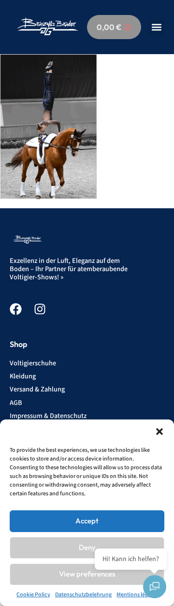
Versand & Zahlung (37, 389)
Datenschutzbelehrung (83, 594)
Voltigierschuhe (33, 363)
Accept (87, 520)
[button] (159, 431)
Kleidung (23, 376)
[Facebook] (16, 309)
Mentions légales (137, 594)
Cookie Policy (33, 594)
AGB (16, 402)
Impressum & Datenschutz (48, 415)
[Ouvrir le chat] (154, 586)
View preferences (87, 573)
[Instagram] (40, 309)
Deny (87, 547)
